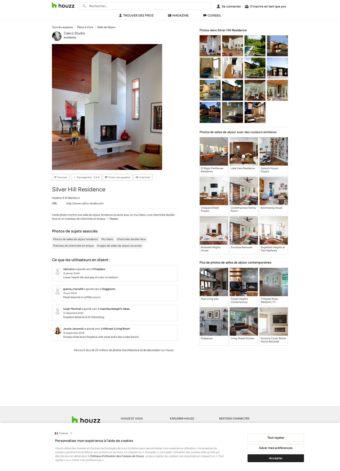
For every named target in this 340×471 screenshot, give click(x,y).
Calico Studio (74, 33)
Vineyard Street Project (210, 209)
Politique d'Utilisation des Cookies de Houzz (117, 456)
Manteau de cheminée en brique (73, 245)
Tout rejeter (275, 438)
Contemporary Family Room (243, 209)
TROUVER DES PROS (138, 15)
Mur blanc (107, 239)
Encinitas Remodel (241, 247)
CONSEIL (214, 15)
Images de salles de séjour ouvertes (119, 245)
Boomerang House (271, 207)
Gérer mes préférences (275, 448)
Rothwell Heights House (211, 249)
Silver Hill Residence (232, 30)
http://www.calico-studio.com (85, 203)
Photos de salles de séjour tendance (75, 239)
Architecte (70, 37)
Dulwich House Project (269, 170)
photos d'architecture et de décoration (136, 350)
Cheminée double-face (131, 239)
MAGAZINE (180, 15)
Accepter (276, 458)
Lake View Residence (243, 168)
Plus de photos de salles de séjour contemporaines (235, 262)
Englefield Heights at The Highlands (273, 249)
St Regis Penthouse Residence (212, 170)
